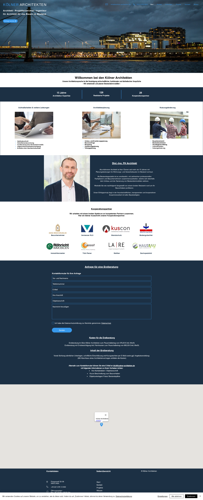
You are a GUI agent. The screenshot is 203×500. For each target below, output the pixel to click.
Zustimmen (191, 496)
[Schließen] (200, 496)
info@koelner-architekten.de (121, 4)
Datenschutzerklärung (124, 496)
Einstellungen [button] (163, 496)
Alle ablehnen (177, 496)
